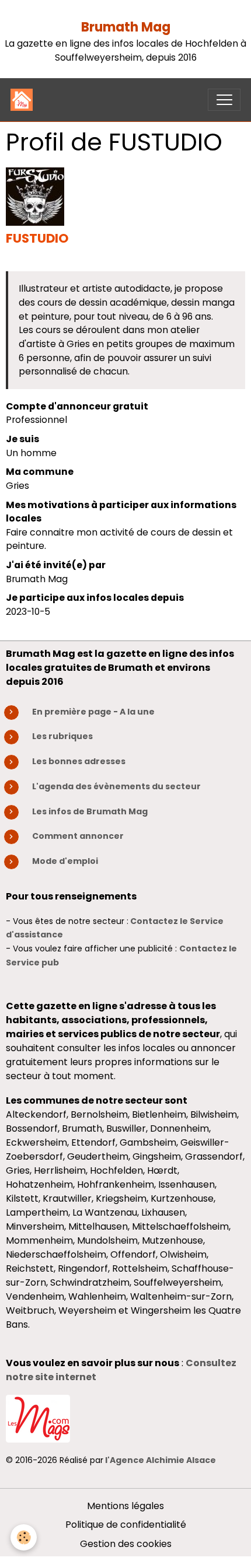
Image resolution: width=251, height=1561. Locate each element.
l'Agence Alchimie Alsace (160, 1460)
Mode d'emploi (65, 861)
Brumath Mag (125, 27)
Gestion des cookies (126, 1543)
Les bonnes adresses (79, 761)
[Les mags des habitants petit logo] (38, 1418)
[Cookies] (24, 1537)
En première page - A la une (93, 712)
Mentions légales (125, 1506)
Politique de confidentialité (125, 1524)
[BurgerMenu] (224, 100)
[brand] (24, 100)
